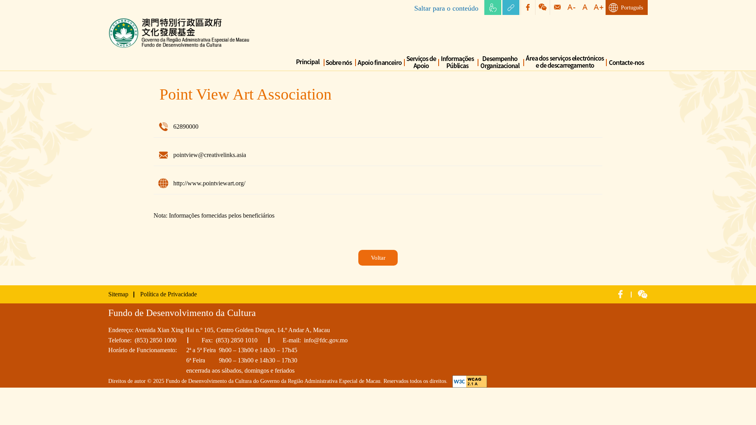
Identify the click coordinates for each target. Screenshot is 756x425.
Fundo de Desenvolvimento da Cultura (156, 19)
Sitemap (118, 294)
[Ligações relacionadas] (510, 7)
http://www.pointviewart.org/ (209, 183)
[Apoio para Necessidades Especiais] (492, 7)
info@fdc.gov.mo (326, 340)
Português (632, 8)
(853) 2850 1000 (155, 340)
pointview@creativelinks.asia (209, 155)
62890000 (185, 126)
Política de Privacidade (168, 294)
